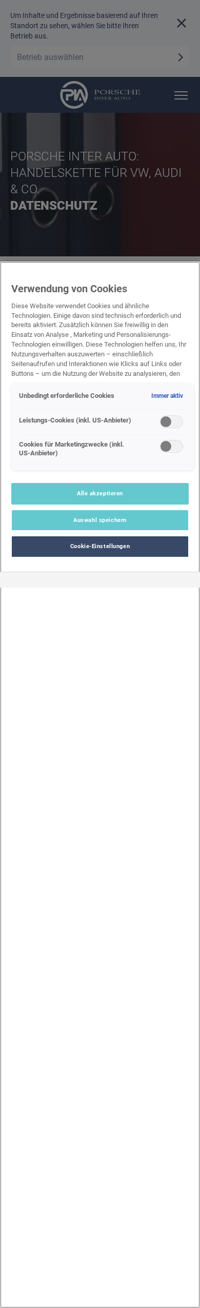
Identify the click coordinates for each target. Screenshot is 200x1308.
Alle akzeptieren (100, 493)
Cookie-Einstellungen (100, 546)
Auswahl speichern (100, 520)
